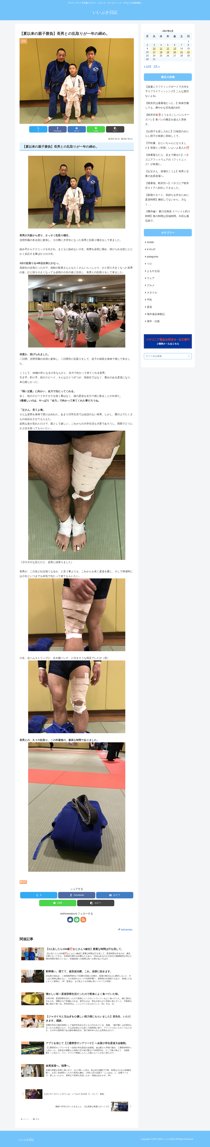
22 (188, 52)
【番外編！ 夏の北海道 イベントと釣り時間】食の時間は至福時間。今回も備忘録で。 (167, 216)
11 (161, 48)
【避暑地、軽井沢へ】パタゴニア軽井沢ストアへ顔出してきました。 (167, 185)
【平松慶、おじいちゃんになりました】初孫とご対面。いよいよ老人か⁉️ (167, 145)
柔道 (24, 882)
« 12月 (147, 66)
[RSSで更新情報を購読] (83, 919)
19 (168, 52)
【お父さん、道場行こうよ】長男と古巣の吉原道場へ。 (167, 173)
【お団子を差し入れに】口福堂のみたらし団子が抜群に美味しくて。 (167, 133)
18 (161, 52)
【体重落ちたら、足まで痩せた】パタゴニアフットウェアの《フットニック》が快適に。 (167, 159)
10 (154, 48)
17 (154, 52)
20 (174, 52)
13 (174, 48)
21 (181, 52)
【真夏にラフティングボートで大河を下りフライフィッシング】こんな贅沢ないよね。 (167, 91)
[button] (115, 129)
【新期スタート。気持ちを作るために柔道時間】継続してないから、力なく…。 (167, 200)
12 (168, 48)
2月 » (157, 66)
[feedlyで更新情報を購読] (77, 919)
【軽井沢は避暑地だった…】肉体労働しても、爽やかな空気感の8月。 (167, 105)
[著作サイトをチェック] (70, 919)
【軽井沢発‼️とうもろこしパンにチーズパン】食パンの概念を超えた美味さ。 (167, 119)
